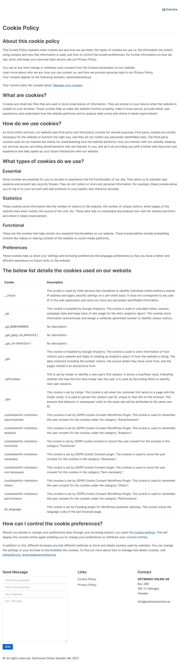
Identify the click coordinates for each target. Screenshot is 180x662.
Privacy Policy (87, 584)
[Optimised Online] (20, 9)
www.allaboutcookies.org (39, 554)
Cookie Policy (87, 579)
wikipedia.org (12, 554)
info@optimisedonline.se (154, 601)
